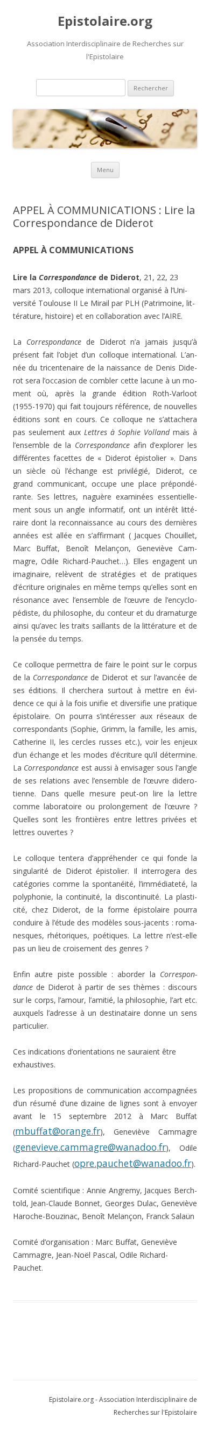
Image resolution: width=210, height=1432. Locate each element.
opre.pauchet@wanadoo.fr (132, 1163)
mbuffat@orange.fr (57, 1130)
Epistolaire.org (105, 21)
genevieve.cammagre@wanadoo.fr (90, 1147)
